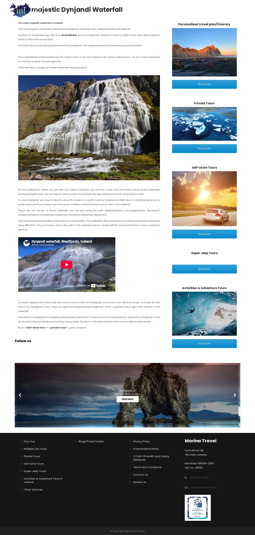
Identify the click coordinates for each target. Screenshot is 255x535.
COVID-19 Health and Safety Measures (151, 458)
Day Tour (29, 441)
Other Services (33, 489)
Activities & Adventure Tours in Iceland (43, 480)
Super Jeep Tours (35, 471)
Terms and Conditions (147, 467)
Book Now (204, 84)
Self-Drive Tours (34, 464)
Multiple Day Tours (35, 449)
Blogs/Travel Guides (91, 441)
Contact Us (140, 474)
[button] (127, 395)
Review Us (139, 482)
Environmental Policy (146, 449)
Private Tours (32, 456)
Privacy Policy (141, 441)
